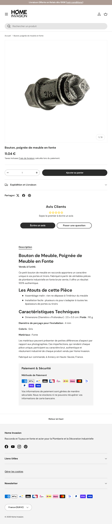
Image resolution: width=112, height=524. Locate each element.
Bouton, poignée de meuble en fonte (28, 36)
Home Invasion (17, 517)
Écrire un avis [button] (38, 225)
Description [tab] (25, 247)
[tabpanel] (56, 306)
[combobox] (56, 26)
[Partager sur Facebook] (24, 195)
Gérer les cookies (14, 471)
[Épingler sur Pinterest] (29, 195)
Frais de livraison (27, 158)
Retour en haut (56, 419)
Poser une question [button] (74, 225)
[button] (105, 14)
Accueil (8, 36)
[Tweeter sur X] (18, 195)
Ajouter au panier (74, 172)
